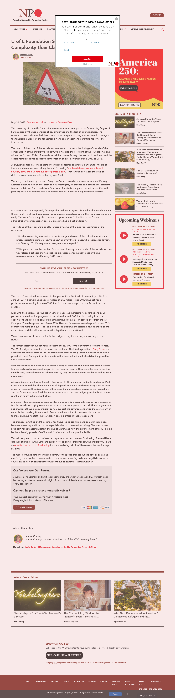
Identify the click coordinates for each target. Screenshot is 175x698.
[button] (116, 18)
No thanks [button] (87, 64)
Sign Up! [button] (87, 58)
